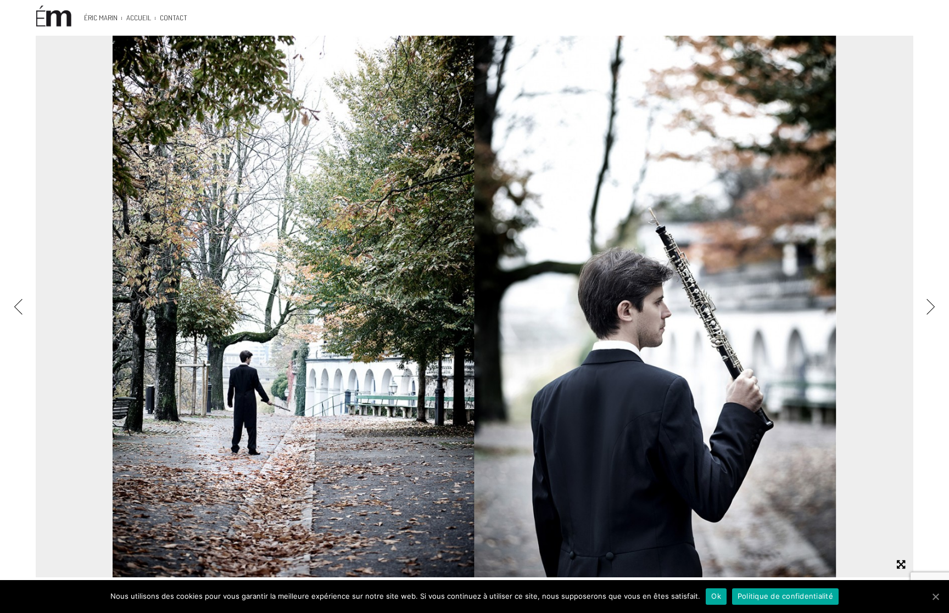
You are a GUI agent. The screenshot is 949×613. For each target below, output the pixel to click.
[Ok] (935, 596)
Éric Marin (101, 17)
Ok (716, 596)
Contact (173, 17)
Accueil (138, 17)
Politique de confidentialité (785, 596)
